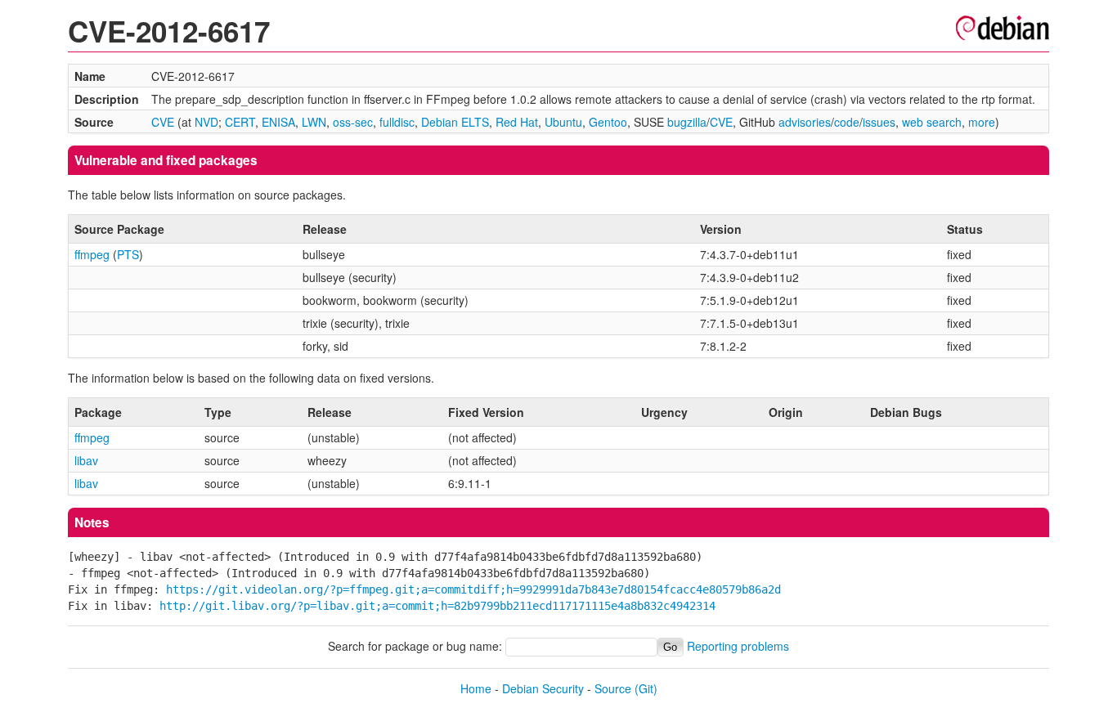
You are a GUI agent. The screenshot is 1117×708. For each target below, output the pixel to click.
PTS (128, 254)
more (981, 122)
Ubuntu (563, 122)
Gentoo (608, 122)
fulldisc (397, 122)
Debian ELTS (455, 122)
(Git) (646, 688)
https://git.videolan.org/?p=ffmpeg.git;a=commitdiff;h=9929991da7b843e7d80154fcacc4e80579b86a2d (473, 589)
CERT (240, 122)
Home (475, 688)
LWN (314, 122)
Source (612, 688)
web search (932, 122)
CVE (162, 122)
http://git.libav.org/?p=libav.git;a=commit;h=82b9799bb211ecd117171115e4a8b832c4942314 (437, 605)
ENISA (278, 122)
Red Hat (517, 122)
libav (86, 460)
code (846, 122)
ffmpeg (92, 254)
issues (879, 122)
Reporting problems (738, 646)
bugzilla (687, 122)
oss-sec (353, 122)
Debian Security (543, 688)
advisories (804, 122)
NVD (206, 122)
